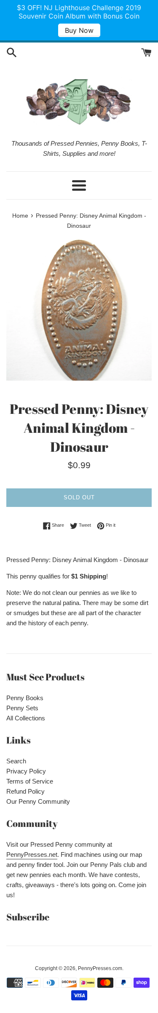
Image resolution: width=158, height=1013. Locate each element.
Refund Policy (25, 791)
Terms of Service (29, 781)
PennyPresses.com (100, 968)
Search (16, 761)
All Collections (25, 718)
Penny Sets (22, 708)
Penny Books (24, 697)
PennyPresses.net (31, 854)
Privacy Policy (26, 771)
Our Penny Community (38, 801)
